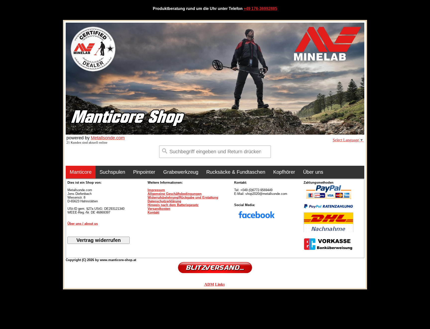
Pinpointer (144, 172)
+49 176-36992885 (260, 8)
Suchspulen (112, 172)
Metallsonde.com (108, 137)
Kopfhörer (284, 172)
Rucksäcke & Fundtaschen (235, 172)
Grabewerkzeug (180, 172)
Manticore (81, 172)
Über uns (313, 172)
